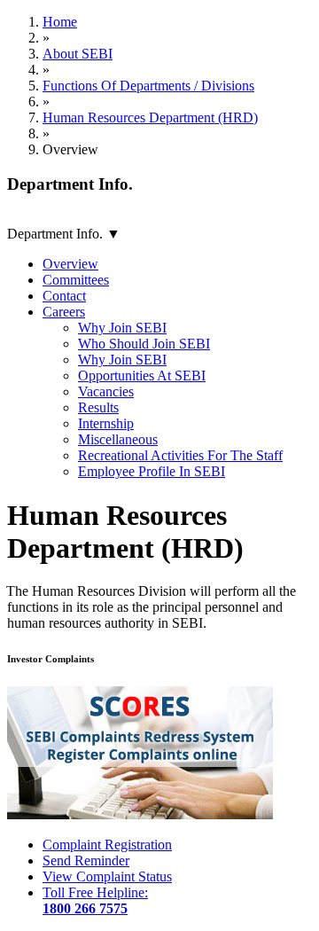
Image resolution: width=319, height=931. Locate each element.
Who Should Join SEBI (144, 343)
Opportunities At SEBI (142, 375)
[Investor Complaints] (140, 814)
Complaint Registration (107, 844)
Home (60, 21)
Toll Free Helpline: (95, 900)
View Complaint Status (107, 876)
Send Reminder (86, 860)
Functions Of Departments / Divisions (148, 85)
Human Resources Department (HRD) (150, 117)
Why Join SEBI (122, 327)
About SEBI (78, 53)
